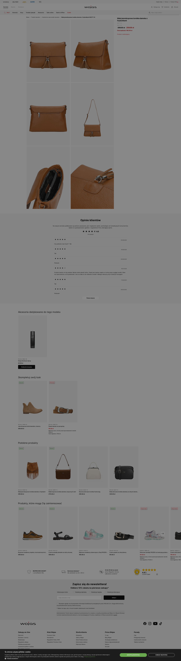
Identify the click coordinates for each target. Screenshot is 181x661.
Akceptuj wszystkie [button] (133, 655)
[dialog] (90, 330)
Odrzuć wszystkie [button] (161, 655)
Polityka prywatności (89, 656)
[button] (60, 659)
